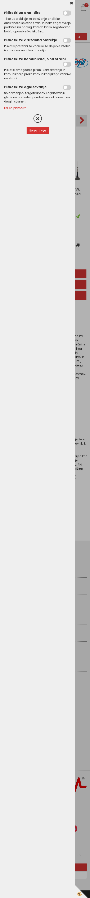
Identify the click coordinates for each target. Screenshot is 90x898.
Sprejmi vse (37, 130)
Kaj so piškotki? (15, 108)
